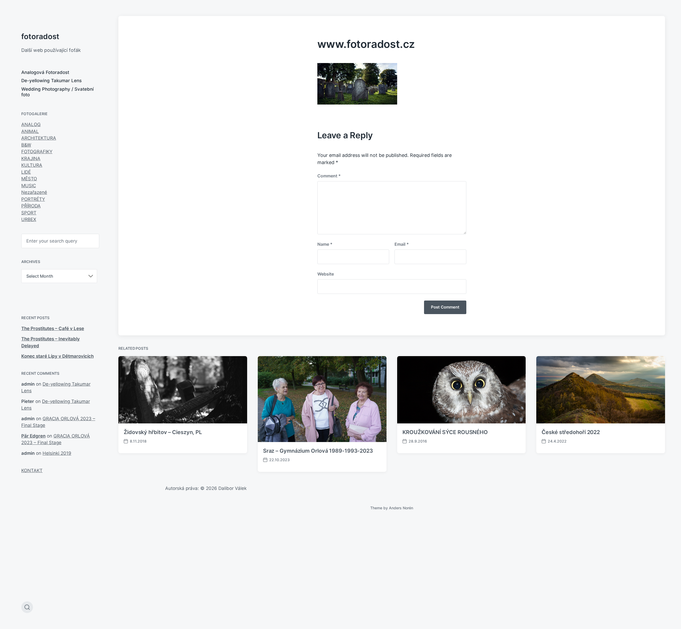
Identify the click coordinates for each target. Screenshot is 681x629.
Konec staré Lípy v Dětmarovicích (57, 356)
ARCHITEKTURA (38, 138)
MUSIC (28, 185)
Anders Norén (401, 508)
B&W (26, 145)
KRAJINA (30, 158)
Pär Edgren (33, 436)
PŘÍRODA (31, 206)
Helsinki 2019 (57, 453)
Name (325, 244)
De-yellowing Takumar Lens (51, 80)
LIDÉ (26, 172)
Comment (329, 175)
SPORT (28, 212)
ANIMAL (30, 131)
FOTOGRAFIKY (36, 151)
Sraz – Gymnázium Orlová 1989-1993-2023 (318, 451)
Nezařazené (34, 192)
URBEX (28, 219)
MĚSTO (29, 178)
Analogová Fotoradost (45, 72)
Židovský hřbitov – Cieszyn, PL (163, 432)
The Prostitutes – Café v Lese (52, 328)
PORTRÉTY (33, 199)
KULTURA (31, 165)
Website (325, 274)
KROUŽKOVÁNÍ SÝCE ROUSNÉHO (445, 432)
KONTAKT (32, 470)
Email (402, 244)
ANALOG (31, 124)
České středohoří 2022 (571, 432)
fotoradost (40, 36)
